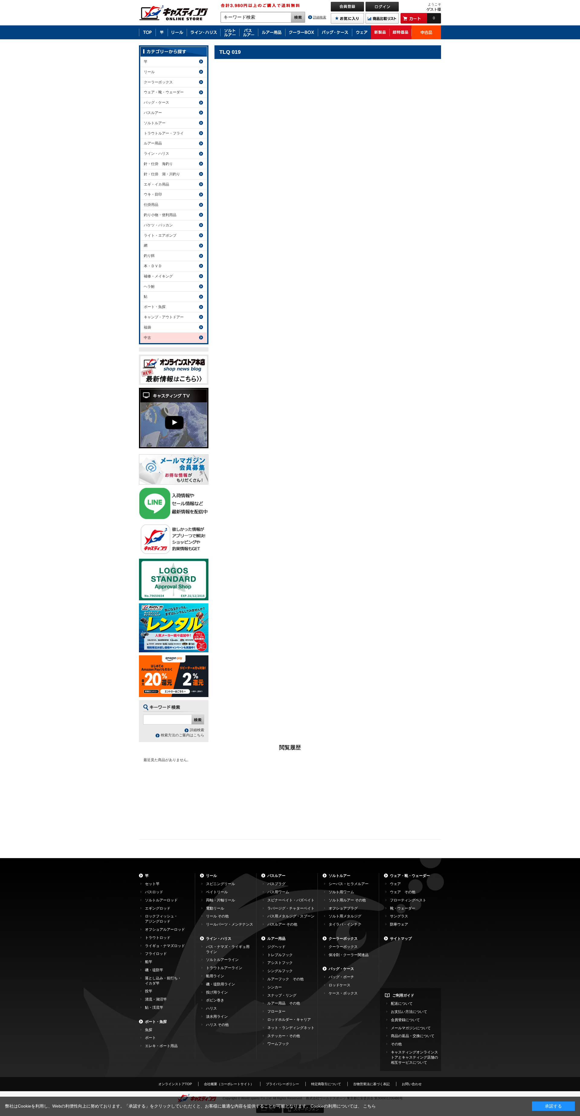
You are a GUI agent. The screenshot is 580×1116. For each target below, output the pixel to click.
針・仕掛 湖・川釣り (162, 174)
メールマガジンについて (411, 1028)
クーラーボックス (158, 82)
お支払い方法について (409, 1012)
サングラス (399, 916)
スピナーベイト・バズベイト (290, 900)
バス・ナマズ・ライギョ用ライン (228, 949)
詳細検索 (319, 17)
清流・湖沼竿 (156, 999)
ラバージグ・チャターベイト (290, 908)
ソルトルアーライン (222, 960)
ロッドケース (339, 985)
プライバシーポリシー (282, 1084)
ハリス (211, 1008)
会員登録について (405, 1020)
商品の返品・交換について (412, 1036)
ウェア (395, 884)
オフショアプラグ (343, 908)
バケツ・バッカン (158, 225)
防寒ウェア (399, 924)
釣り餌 (149, 256)
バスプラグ (276, 884)
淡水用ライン (217, 1016)
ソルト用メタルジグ (345, 916)
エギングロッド (157, 908)
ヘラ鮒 (149, 286)
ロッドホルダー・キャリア (289, 1019)
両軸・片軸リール (220, 900)
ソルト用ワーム (341, 892)
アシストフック (280, 963)
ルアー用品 (153, 143)
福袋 (147, 327)
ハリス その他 (217, 1025)
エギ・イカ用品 (156, 184)
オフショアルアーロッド (165, 929)
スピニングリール (220, 884)
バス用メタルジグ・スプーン (290, 916)
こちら (369, 1106)
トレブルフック (280, 955)
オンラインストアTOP (175, 1084)
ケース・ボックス (343, 993)
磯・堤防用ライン (220, 984)
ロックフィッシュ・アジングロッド (161, 918)
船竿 (148, 962)
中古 (147, 338)
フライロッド (156, 954)
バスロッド (154, 892)
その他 (396, 1044)
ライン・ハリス (156, 153)
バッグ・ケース (156, 102)
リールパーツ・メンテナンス (229, 924)
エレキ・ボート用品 (161, 1046)
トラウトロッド (157, 938)
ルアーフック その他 (285, 979)
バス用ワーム (278, 892)
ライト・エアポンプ (160, 235)
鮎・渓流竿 (154, 1007)
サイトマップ (401, 938)
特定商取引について (326, 1084)
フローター (276, 1011)
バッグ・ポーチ (341, 977)
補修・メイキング (158, 276)
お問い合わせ (412, 1084)
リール (149, 72)
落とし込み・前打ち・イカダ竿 (163, 980)
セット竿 (152, 884)
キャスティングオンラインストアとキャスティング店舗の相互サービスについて (414, 1057)
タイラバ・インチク (345, 924)
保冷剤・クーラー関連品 (349, 955)
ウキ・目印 (153, 194)
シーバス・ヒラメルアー (349, 884)
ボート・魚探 (155, 307)
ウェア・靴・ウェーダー (164, 92)
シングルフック (280, 971)
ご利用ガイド (403, 995)
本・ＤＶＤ (153, 266)
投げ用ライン (217, 992)
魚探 (148, 1030)
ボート (150, 1038)
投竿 (148, 991)
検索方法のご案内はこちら (182, 735)
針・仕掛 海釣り (158, 164)
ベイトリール (217, 892)
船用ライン (215, 976)
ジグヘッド (276, 947)
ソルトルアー (155, 123)
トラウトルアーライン (224, 968)
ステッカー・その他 (283, 1036)
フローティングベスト (408, 900)
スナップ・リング (281, 995)
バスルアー (153, 113)
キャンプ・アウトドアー (164, 317)
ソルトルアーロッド (161, 900)
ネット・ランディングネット (290, 1028)
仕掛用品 (151, 205)
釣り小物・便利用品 (160, 215)
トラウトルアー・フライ (164, 133)
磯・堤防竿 (154, 970)
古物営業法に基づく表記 (371, 1084)
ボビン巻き (215, 1000)
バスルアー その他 (282, 924)
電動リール (215, 908)
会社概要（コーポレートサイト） (229, 1084)
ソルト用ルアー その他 (347, 900)
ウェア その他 (402, 892)
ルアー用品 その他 (283, 1003)
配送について (402, 1003)
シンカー (274, 987)
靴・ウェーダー (402, 908)
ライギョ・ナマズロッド (165, 946)
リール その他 (217, 916)
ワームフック (278, 1044)
